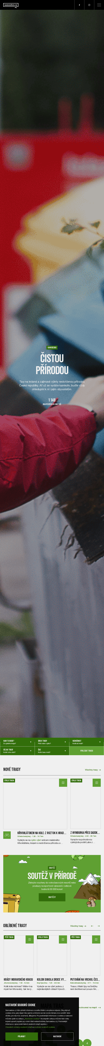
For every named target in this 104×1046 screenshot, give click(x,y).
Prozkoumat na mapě (87, 1007)
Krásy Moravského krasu (18, 979)
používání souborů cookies (44, 1027)
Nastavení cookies (32, 1018)
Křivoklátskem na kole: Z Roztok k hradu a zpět (45, 833)
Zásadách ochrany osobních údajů (18, 1027)
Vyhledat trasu (86, 750)
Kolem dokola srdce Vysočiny (54, 979)
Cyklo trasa (9, 780)
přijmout (21, 1036)
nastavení (57, 1036)
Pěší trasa (9, 937)
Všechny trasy (91, 769)
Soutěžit (52, 897)
